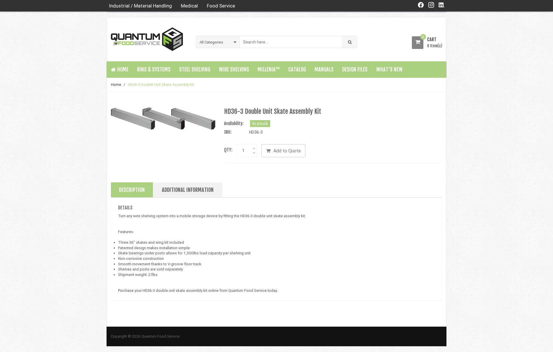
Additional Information (188, 190)
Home (116, 84)
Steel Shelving (194, 69)
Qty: (228, 150)
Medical (189, 6)
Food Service (221, 6)
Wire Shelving (234, 69)
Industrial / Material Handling (140, 6)
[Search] (349, 42)
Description (132, 190)
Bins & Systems (154, 69)
